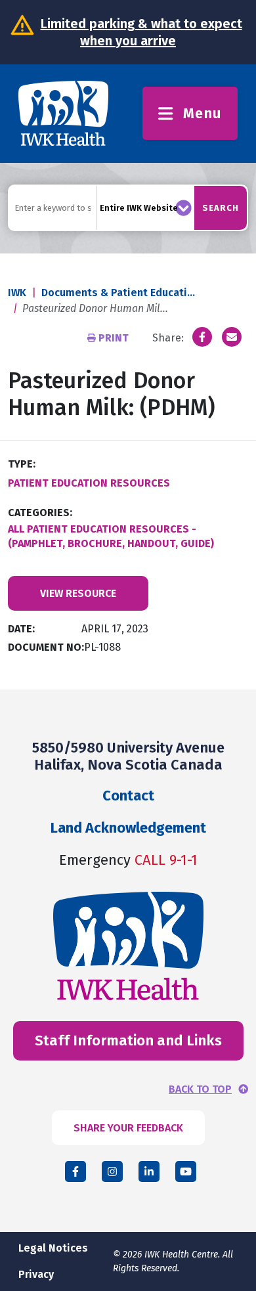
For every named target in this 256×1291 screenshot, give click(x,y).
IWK (17, 292)
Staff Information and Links (128, 1040)
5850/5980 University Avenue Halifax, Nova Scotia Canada (128, 756)
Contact (128, 795)
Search (220, 208)
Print (113, 338)
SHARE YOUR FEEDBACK (128, 1128)
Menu (202, 113)
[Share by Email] (232, 337)
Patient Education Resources (89, 483)
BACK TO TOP (200, 1089)
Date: (21, 629)
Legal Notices (53, 1248)
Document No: (46, 647)
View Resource (78, 593)
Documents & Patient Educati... (118, 292)
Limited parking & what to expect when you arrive (141, 32)
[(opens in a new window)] (202, 337)
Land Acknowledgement (128, 828)
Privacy (36, 1274)
